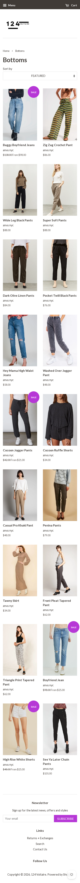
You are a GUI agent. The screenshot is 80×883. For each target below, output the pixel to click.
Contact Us (40, 849)
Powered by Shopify (60, 874)
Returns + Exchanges (40, 838)
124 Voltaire (38, 874)
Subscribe (65, 818)
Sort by (7, 68)
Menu (11, 5)
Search (40, 843)
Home (6, 50)
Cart (73, 5)
